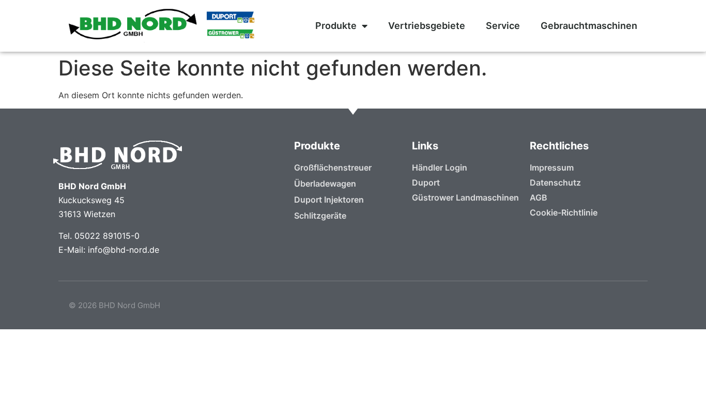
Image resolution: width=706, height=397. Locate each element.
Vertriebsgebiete (426, 25)
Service (503, 25)
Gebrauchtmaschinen (589, 25)
